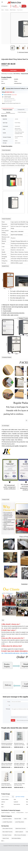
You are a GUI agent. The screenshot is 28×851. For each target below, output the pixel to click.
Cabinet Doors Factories (20, 828)
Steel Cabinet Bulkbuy (16, 838)
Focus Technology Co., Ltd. (17, 845)
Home (2, 9)
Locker (25, 818)
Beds (2, 804)
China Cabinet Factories (7, 828)
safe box (3, 801)
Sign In (3, 103)
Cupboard (16, 801)
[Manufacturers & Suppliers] (14, 2)
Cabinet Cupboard (19, 831)
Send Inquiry (13, 70)
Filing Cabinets (19, 9)
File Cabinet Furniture (6, 835)
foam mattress (17, 804)
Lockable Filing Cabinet (7, 822)
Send (13, 720)
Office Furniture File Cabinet (20, 835)
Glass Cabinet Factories (7, 831)
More (2, 840)
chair (15, 799)
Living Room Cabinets (7, 818)
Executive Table (17, 818)
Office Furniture (12, 9)
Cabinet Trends (5, 838)
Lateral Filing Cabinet (19, 822)
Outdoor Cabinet (4, 799)
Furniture (6, 9)
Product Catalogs (20, 796)
